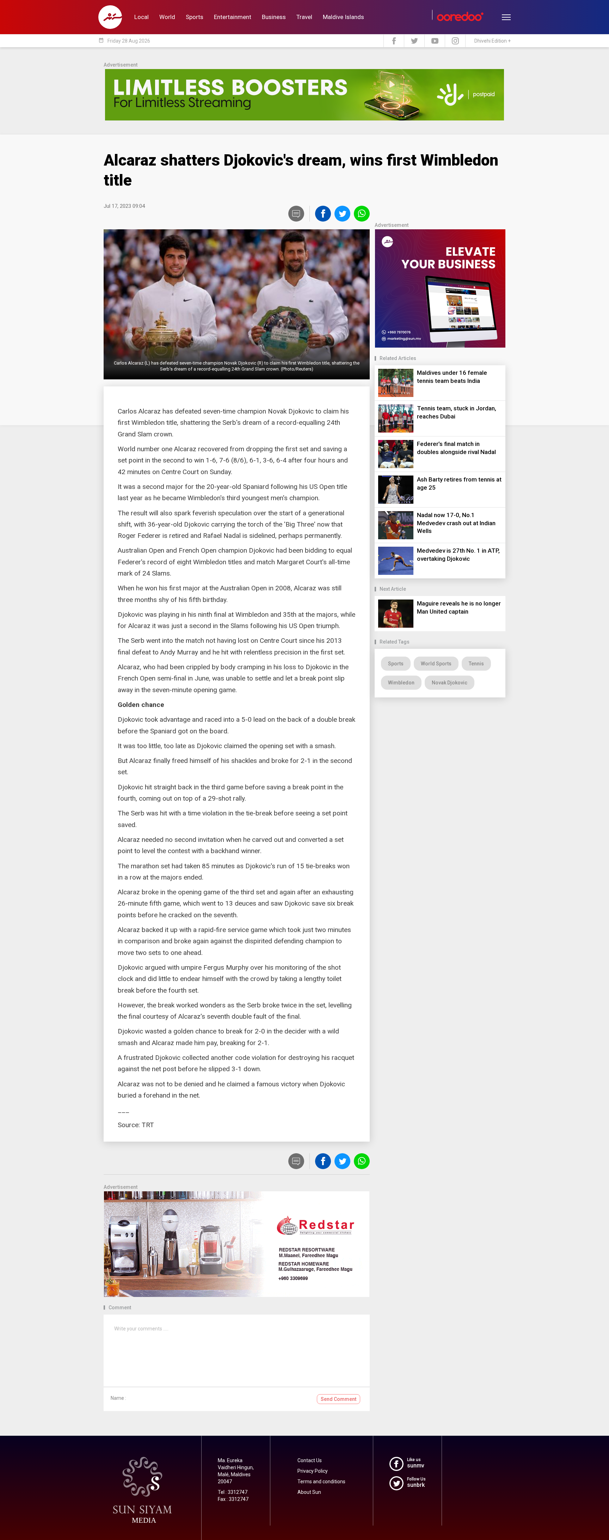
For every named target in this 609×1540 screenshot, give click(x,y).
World (167, 16)
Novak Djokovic (449, 682)
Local (141, 16)
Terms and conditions (321, 1481)
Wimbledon (401, 682)
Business (274, 16)
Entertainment (232, 16)
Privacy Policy (312, 1471)
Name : (118, 1398)
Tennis (476, 663)
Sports (194, 16)
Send (338, 1399)
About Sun (309, 1492)
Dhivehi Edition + (492, 41)
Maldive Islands (343, 16)
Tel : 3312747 (232, 1492)
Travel (304, 16)
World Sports (436, 663)
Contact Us (309, 1460)
